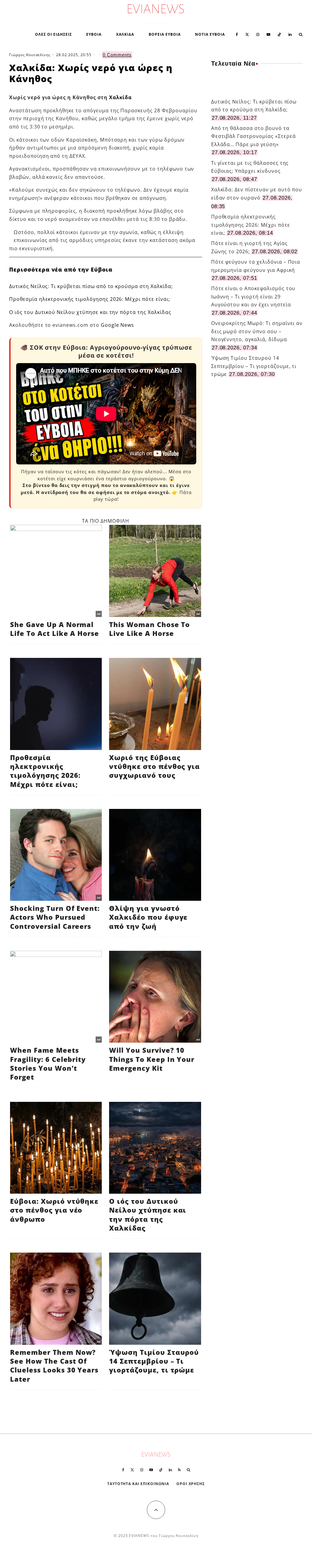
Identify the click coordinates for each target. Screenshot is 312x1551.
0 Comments (117, 54)
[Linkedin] (290, 34)
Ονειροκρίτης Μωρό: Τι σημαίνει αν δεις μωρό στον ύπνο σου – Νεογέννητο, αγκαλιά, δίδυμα (257, 331)
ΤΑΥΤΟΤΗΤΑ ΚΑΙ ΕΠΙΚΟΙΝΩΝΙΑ (138, 1483)
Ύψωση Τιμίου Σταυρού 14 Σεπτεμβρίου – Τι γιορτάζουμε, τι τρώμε (254, 366)
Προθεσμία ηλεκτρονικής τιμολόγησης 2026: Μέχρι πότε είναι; (89, 299)
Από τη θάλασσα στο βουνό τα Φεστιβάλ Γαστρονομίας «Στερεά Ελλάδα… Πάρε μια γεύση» (253, 136)
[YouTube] (268, 34)
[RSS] (179, 1470)
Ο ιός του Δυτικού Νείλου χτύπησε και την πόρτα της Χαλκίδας (90, 312)
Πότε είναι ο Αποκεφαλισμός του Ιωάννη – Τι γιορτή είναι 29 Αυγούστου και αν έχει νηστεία (253, 296)
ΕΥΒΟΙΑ (93, 34)
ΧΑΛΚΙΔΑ (125, 34)
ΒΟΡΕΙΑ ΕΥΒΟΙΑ (164, 34)
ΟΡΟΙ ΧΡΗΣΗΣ (190, 1483)
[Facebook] (237, 34)
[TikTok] (279, 34)
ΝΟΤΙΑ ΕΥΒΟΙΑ (210, 34)
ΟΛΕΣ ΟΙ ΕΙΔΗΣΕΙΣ (53, 34)
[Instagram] (258, 34)
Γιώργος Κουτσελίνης (30, 54)
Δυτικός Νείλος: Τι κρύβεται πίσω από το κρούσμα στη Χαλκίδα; (91, 286)
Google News (117, 325)
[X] (247, 34)
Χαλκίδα (120, 97)
